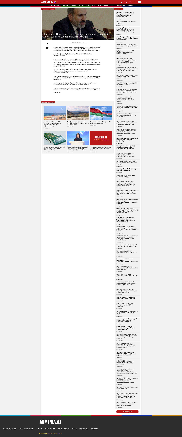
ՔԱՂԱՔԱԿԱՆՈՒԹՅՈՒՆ (10, 428)
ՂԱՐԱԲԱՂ (40, 428)
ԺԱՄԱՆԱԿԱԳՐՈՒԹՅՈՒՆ (27, 428)
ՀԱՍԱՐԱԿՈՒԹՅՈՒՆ (64, 428)
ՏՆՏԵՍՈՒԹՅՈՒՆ (50, 428)
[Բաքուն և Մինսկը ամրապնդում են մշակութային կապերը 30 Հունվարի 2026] (101, 105)
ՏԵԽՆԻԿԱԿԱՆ (83, 428)
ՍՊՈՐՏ (74, 428)
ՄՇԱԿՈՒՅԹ (94, 428)
